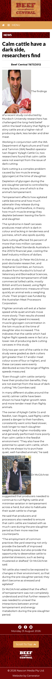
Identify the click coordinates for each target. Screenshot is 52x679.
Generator (33, 675)
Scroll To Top (24, 644)
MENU (15, 25)
